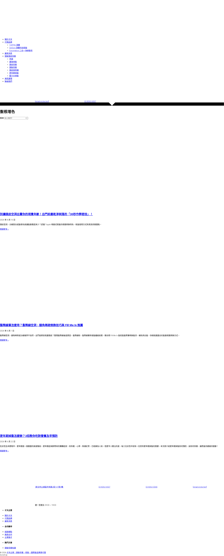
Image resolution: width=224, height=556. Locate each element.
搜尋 (2, 118)
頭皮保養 (13, 64)
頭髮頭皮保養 (10, 56)
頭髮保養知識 (10, 548)
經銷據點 (8, 532)
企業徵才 (8, 537)
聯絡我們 (8, 81)
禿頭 (11, 59)
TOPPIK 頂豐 (14, 45)
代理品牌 (8, 42)
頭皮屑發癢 (14, 70)
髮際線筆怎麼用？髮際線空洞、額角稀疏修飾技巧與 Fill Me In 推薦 (41, 325)
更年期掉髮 (14, 73)
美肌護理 (8, 78)
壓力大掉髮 (14, 76)
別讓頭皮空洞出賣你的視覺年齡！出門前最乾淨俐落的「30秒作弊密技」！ (46, 214)
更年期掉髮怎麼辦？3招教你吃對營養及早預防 (29, 436)
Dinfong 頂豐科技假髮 (18, 48)
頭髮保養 (13, 67)
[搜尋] (27, 118)
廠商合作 (8, 534)
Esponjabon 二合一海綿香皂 (21, 50)
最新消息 (8, 53)
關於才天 (8, 39)
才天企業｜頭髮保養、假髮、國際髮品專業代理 (26, 552)
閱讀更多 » (4, 229)
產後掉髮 (13, 62)
